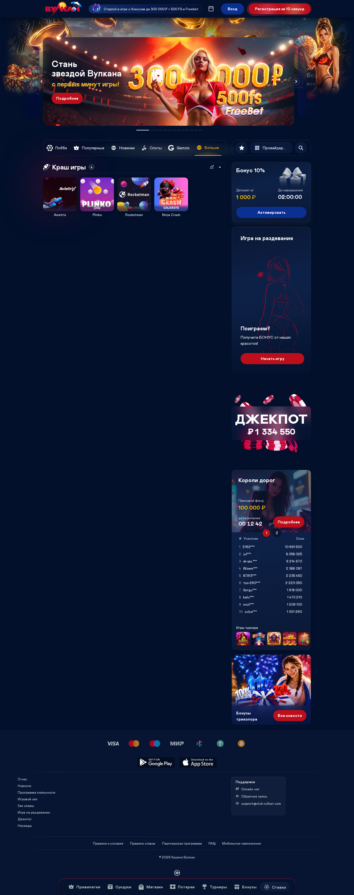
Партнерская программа (182, 843)
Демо (51, 177)
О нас (22, 779)
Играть (60, 209)
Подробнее (67, 98)
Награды (25, 825)
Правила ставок (142, 843)
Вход (232, 8)
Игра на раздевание (34, 812)
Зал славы (26, 805)
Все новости (290, 715)
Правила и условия (108, 843)
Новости (24, 785)
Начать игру (272, 358)
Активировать (271, 212)
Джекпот (25, 819)
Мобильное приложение (241, 843)
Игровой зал (27, 799)
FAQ (212, 843)
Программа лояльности (36, 792)
